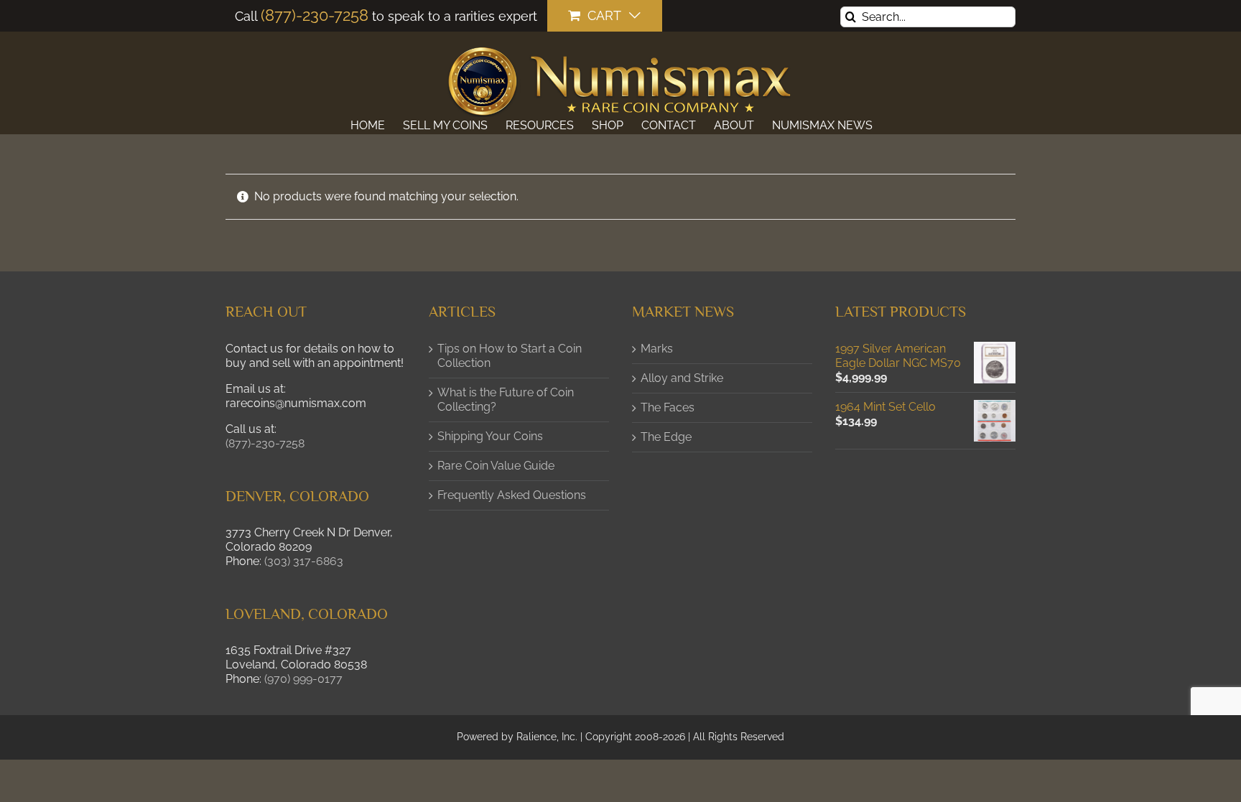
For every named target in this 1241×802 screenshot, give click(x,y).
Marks (657, 348)
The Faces (667, 407)
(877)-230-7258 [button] (265, 443)
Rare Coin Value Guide (495, 465)
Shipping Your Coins (490, 436)
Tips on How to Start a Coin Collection (509, 356)
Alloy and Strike (682, 378)
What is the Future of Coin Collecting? (505, 400)
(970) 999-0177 (303, 679)
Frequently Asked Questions (511, 495)
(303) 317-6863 (303, 561)
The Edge (666, 437)
